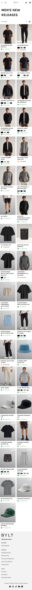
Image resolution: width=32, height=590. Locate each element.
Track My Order (5, 545)
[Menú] (2, 3)
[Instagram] (13, 587)
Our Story (3, 571)
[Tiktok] (16, 587)
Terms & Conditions (6, 561)
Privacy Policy (5, 564)
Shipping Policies (6, 552)
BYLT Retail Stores (6, 577)
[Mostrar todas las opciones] (13, 75)
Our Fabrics (4, 574)
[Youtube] (19, 587)
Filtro (5, 21)
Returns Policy (5, 555)
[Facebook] (10, 587)
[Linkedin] (22, 587)
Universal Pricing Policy (7, 558)
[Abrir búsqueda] (6, 2)
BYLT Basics (16, 583)
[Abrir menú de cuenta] (26, 2)
